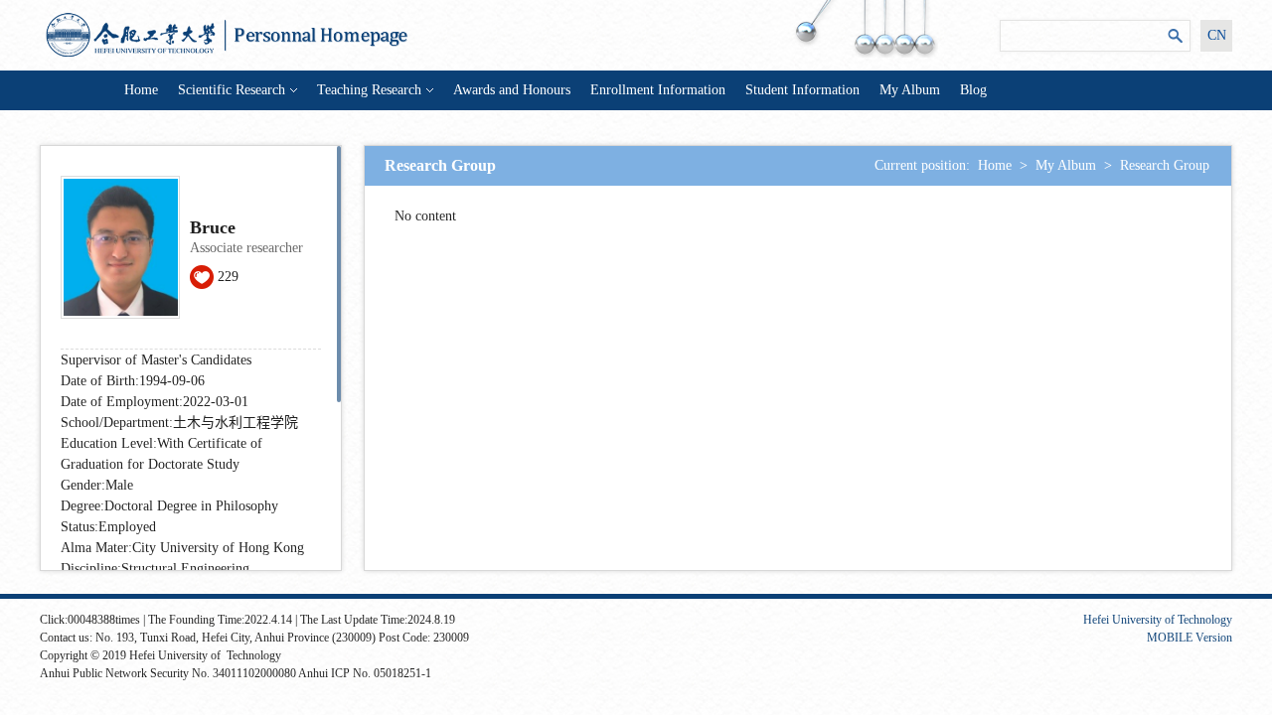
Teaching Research (369, 89)
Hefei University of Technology (1157, 620)
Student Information (802, 89)
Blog (973, 89)
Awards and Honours (511, 89)
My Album (909, 89)
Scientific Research (231, 89)
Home (141, 89)
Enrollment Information (657, 89)
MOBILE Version (1189, 637)
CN (1216, 35)
